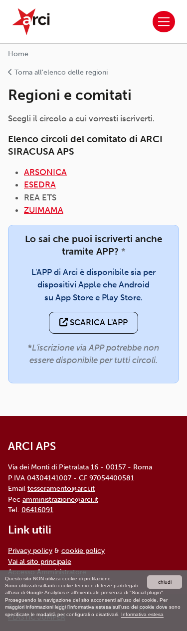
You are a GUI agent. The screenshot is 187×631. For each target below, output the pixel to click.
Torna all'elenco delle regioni (60, 72)
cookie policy (83, 550)
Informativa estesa (142, 614)
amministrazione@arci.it (60, 499)
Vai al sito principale (39, 561)
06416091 (37, 509)
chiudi (165, 582)
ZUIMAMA (43, 210)
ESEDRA (40, 184)
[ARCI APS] (31, 21)
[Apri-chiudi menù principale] (164, 21)
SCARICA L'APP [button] (98, 322)
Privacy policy (30, 550)
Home (18, 54)
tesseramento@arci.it (61, 488)
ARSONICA (45, 172)
